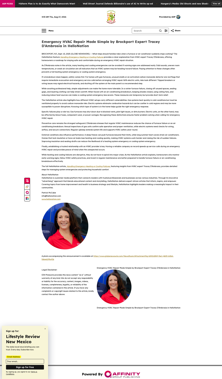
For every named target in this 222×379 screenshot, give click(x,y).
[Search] (160, 30)
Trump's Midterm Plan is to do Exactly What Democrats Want (42, 3)
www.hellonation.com (51, 199)
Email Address (13, 357)
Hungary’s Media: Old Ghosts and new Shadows (186, 3)
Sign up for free (25, 367)
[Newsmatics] (27, 198)
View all (216, 3)
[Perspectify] (27, 187)
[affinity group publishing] (27, 192)
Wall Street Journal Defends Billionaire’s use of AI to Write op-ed (118, 3)
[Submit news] (27, 181)
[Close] (45, 329)
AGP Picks (7, 4)
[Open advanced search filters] (166, 30)
